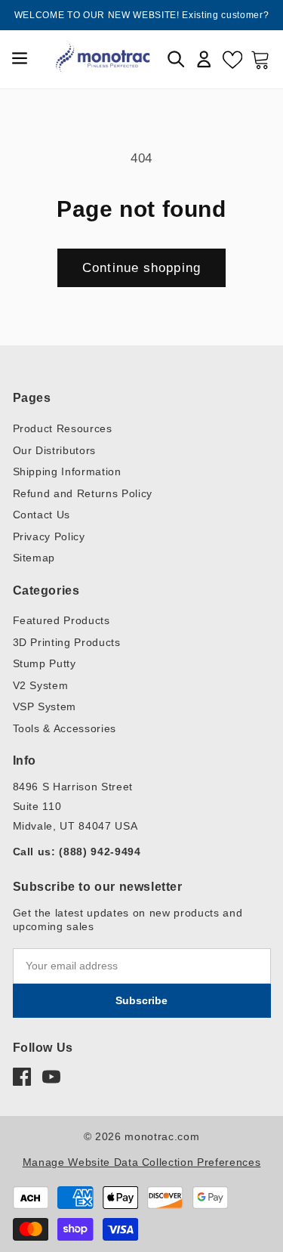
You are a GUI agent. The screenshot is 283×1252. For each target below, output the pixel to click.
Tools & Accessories (65, 728)
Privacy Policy (49, 536)
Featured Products (61, 620)
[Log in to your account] (204, 59)
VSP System (45, 706)
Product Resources (62, 428)
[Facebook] (22, 1077)
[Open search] (176, 59)
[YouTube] (51, 1077)
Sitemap (34, 558)
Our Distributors (55, 450)
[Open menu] (19, 59)
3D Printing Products (67, 642)
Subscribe (141, 1000)
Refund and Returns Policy (83, 493)
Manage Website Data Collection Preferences (142, 1162)
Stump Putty (44, 663)
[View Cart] (260, 59)
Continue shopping (141, 267)
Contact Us (42, 515)
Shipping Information (67, 471)
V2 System (41, 685)
